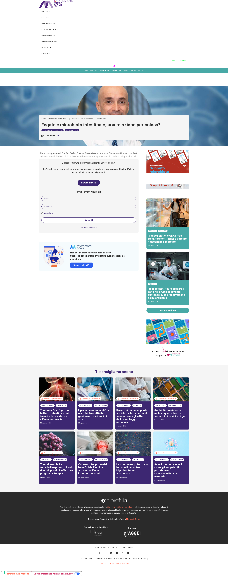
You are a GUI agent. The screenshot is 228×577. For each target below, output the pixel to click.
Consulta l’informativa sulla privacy (114, 563)
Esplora (44, 11)
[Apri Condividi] (58, 135)
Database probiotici (49, 29)
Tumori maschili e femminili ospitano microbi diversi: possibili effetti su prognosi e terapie (56, 469)
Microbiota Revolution (58, 119)
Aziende (152, 231)
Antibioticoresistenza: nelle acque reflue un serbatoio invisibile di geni (170, 413)
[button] (114, 66)
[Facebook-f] (99, 553)
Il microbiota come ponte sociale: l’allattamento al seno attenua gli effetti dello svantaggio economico (132, 416)
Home (43, 119)
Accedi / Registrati (179, 60)
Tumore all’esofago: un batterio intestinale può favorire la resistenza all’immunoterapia (55, 415)
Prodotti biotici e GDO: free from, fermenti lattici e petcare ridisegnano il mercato (167, 238)
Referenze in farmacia (50, 41)
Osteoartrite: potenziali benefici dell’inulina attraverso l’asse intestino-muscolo (93, 469)
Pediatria (137, 405)
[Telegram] (117, 553)
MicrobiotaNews (133, 519)
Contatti (45, 48)
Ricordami (48, 213)
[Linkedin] (111, 553)
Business (45, 17)
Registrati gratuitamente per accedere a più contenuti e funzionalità (114, 70)
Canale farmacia (48, 35)
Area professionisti (49, 23)
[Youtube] (128, 553)
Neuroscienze (85, 405)
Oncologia (61, 405)
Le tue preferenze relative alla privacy (53, 573)
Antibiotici (160, 405)
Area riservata (72, 130)
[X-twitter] (122, 553)
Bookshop (45, 54)
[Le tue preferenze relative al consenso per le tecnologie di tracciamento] (4, 572)
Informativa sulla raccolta (16, 573)
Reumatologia (101, 459)
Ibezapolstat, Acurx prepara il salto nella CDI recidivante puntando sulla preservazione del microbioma (166, 293)
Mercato (162, 231)
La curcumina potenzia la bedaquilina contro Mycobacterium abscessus (132, 469)
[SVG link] (56, 4)
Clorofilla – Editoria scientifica (119, 507)
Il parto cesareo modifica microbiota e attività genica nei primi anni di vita (94, 415)
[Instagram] (105, 553)
